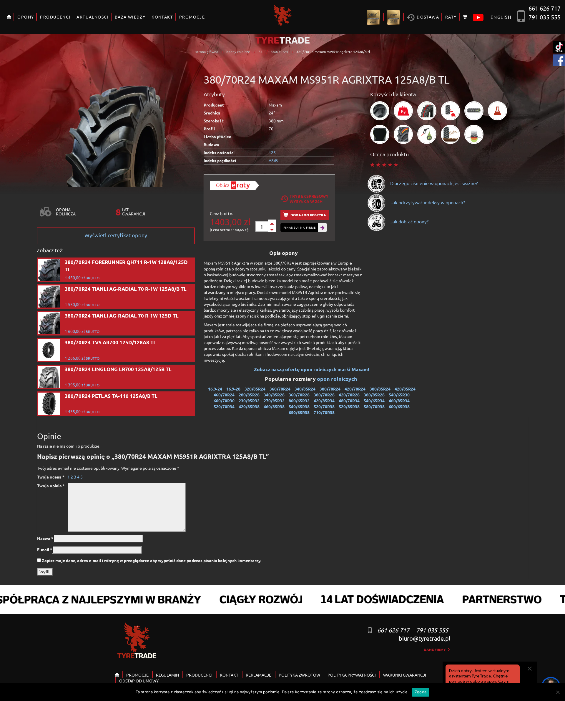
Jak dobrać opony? (408, 221)
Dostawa (427, 16)
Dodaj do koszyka (308, 214)
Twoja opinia (51, 485)
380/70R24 (330, 388)
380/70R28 (324, 394)
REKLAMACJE (258, 674)
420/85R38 (249, 406)
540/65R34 (374, 400)
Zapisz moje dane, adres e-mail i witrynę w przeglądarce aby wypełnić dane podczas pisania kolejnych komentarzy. (151, 560)
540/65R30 (399, 394)
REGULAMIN (167, 674)
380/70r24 (279, 51)
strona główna (206, 51)
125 (272, 152)
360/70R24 (280, 388)
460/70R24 (224, 394)
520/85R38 (349, 406)
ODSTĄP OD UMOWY (139, 680)
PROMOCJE (192, 16)
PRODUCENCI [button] (55, 16)
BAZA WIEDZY (130, 16)
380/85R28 (374, 394)
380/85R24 (380, 388)
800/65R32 (299, 400)
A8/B (273, 160)
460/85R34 (399, 400)
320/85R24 (255, 388)
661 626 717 (545, 8)
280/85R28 (249, 394)
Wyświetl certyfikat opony (115, 235)
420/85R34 (324, 400)
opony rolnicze (238, 51)
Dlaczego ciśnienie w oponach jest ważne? (433, 183)
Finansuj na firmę (299, 227)
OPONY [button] (25, 16)
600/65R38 (399, 406)
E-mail (44, 549)
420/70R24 (355, 388)
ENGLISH (501, 17)
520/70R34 (224, 406)
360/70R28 (299, 394)
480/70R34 (349, 400)
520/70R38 (324, 406)
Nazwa (45, 538)
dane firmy (435, 649)
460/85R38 (274, 406)
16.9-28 (233, 388)
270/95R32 (274, 400)
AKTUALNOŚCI (92, 16)
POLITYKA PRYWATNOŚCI (352, 674)
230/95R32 (249, 400)
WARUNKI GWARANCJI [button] (404, 674)
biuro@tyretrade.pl (424, 638)
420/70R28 (349, 394)
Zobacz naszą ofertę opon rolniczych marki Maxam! (311, 369)
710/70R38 (324, 412)
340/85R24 (305, 388)
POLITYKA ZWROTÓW (299, 674)
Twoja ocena (50, 476)
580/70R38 (374, 406)
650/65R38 (299, 412)
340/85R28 (274, 394)
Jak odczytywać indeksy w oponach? (427, 202)
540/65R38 (299, 406)
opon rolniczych (337, 378)
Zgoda (420, 692)
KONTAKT (162, 16)
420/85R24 (405, 388)
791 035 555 (545, 17)
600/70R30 (224, 400)
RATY (451, 16)
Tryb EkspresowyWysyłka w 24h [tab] (309, 198)
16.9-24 (215, 388)
